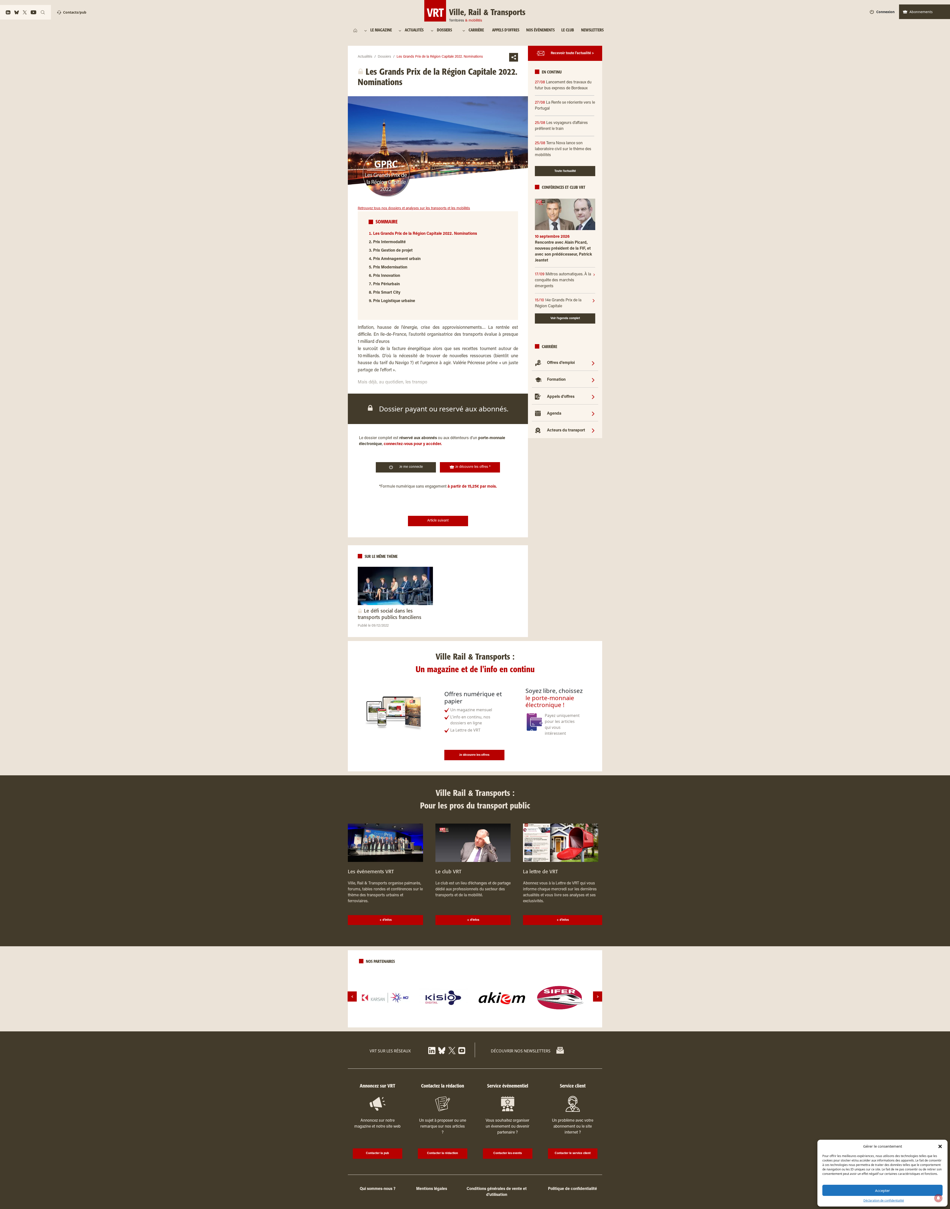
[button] (940, 1146)
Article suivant (438, 520)
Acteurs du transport (566, 430)
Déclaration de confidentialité (883, 1200)
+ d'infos (386, 920)
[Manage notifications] (938, 1198)
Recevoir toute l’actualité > (572, 53)
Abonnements (921, 11)
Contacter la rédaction (442, 1153)
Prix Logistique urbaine (394, 301)
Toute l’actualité (565, 171)
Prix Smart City (386, 293)
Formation (556, 380)
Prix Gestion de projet (393, 251)
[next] (597, 997)
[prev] (352, 997)
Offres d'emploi (561, 363)
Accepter (882, 1190)
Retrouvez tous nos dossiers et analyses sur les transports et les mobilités (414, 208)
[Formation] (593, 380)
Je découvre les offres (474, 755)
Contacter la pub (377, 1153)
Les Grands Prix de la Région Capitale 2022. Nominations (425, 234)
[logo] (385, 998)
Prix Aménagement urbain (397, 259)
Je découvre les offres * (472, 467)
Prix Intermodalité (389, 242)
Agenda (554, 414)
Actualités (365, 57)
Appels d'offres (560, 397)
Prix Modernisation (390, 267)
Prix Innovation (386, 276)
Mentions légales (431, 1189)
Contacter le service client (573, 1153)
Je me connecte (411, 467)
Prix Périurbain (386, 284)
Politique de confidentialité (572, 1189)
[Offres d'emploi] (593, 363)
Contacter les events (507, 1153)
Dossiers (384, 57)
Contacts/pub (74, 12)
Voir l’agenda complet (565, 318)
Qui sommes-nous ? (377, 1189)
